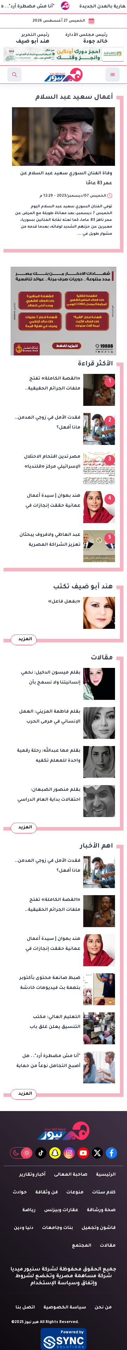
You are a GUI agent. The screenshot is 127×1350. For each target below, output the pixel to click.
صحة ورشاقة (101, 1210)
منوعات (75, 1192)
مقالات (108, 1245)
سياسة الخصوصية (64, 1307)
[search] (14, 74)
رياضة (29, 1210)
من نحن (103, 1307)
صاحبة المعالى (70, 1174)
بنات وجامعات (57, 1228)
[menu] (112, 74)
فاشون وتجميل (98, 1228)
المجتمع (81, 1245)
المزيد (25, 639)
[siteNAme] (63, 74)
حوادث (20, 1192)
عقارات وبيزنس (61, 1210)
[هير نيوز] (63, 1131)
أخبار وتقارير (32, 1174)
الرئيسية (106, 1174)
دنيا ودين (24, 1228)
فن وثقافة (46, 1192)
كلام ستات (104, 1192)
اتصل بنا (25, 1307)
